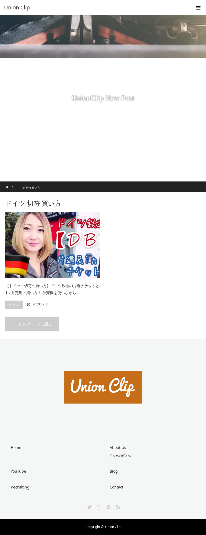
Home (16, 447)
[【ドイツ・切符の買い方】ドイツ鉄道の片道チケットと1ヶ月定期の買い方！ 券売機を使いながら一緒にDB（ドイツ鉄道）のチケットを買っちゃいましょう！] (52, 245)
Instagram (98, 506)
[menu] (198, 7)
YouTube (18, 471)
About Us (118, 447)
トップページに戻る (35, 323)
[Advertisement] (103, 141)
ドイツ (14, 304)
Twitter (89, 506)
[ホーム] (7, 183)
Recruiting (20, 487)
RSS (117, 506)
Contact (116, 487)
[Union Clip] (95, 7)
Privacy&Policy (120, 455)
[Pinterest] (108, 506)
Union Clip (112, 527)
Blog (114, 471)
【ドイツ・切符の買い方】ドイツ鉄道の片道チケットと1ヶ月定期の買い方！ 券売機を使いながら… (52, 289)
